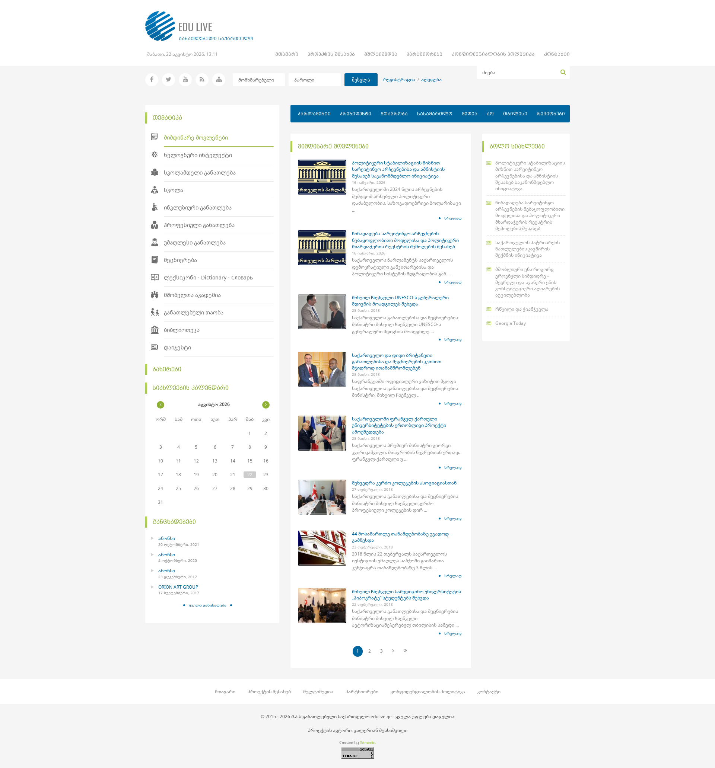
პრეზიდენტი (355, 113)
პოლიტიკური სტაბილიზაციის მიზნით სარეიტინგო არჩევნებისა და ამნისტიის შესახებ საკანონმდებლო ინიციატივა (398, 169)
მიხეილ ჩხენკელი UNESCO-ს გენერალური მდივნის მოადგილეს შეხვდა (400, 300)
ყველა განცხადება (207, 605)
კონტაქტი (557, 54)
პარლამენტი (314, 113)
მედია (469, 113)
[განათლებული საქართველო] (199, 26)
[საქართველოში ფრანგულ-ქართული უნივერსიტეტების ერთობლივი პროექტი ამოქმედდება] (322, 433)
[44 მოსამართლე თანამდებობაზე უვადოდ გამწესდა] (322, 548)
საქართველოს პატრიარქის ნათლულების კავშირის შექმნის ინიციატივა (527, 248)
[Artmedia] (357, 744)
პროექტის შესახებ (331, 54)
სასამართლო (434, 113)
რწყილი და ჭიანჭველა (522, 309)
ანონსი (166, 538)
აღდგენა (431, 79)
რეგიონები (551, 113)
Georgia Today (510, 323)
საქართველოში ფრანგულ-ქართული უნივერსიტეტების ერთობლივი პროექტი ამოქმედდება (399, 425)
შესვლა (361, 80)
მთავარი (286, 54)
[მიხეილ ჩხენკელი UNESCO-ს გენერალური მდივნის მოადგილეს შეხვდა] (322, 311)
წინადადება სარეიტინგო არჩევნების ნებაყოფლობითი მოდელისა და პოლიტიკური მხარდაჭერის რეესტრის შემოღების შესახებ (405, 239)
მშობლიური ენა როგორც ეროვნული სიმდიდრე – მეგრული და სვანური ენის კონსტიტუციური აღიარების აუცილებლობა (527, 282)
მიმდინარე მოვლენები (333, 146)
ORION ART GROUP (178, 587)
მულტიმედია (380, 54)
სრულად (453, 218)
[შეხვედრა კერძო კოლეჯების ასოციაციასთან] (322, 497)
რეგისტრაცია (399, 79)
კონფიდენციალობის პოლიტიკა (493, 54)
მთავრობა (394, 113)
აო (490, 113)
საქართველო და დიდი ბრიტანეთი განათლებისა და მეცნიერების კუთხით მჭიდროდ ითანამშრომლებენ (396, 361)
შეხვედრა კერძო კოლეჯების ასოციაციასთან (404, 483)
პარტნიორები (424, 54)
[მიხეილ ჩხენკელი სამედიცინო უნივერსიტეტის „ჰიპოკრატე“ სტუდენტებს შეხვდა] (322, 605)
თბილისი (515, 113)
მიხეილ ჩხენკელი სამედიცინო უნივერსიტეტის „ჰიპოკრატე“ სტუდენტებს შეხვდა (406, 594)
